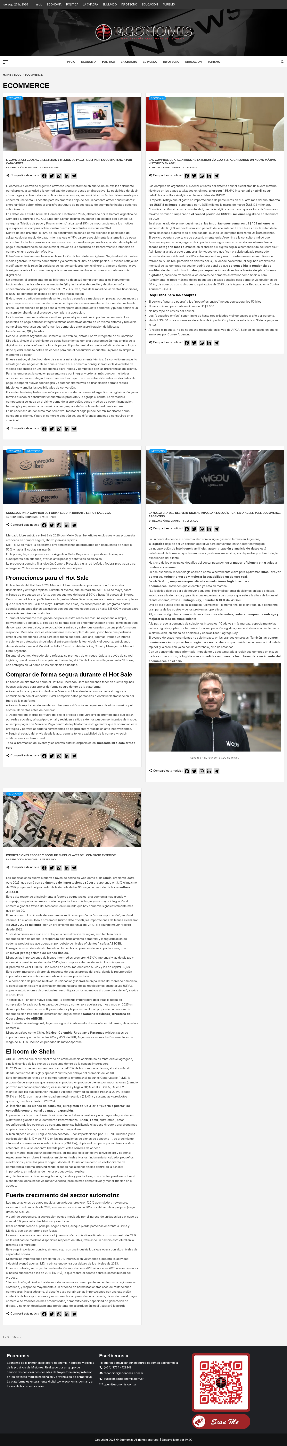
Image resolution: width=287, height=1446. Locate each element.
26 (14, 1337)
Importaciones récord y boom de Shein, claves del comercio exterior (61, 855)
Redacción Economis (24, 167)
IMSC (188, 1440)
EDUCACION (150, 4)
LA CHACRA (90, 4)
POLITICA (72, 4)
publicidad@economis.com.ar (123, 1379)
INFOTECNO (129, 4)
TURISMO (168, 4)
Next (19, 1337)
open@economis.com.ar (120, 1384)
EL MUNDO (110, 4)
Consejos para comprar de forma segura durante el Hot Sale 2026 (58, 512)
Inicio (39, 4)
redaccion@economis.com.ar (123, 1373)
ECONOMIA (54, 4)
